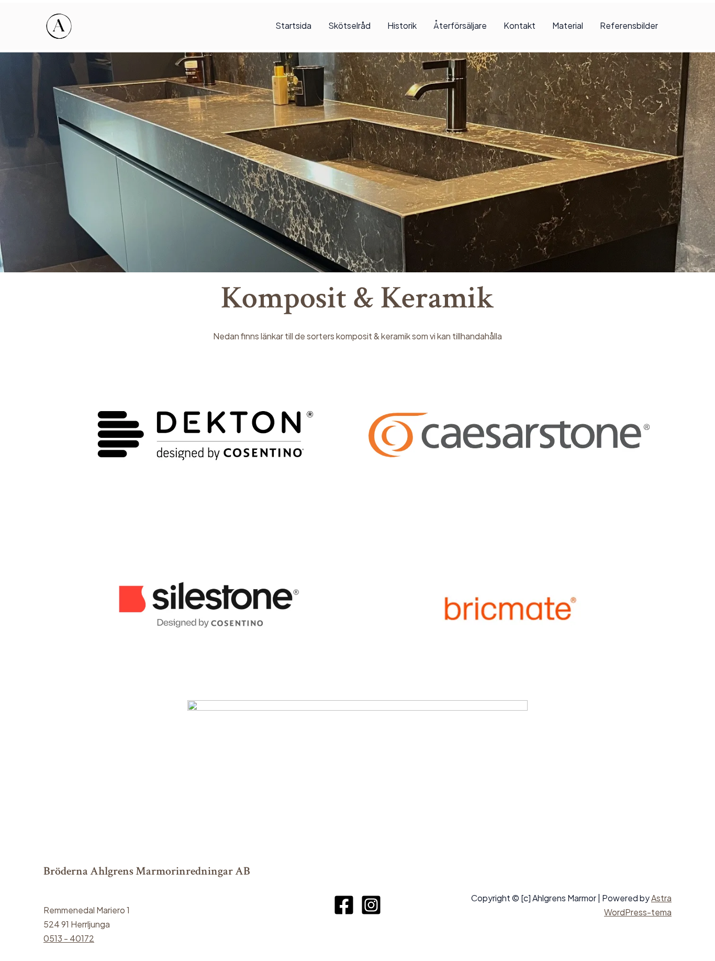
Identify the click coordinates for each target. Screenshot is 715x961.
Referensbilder (629, 25)
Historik (402, 25)
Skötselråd (349, 25)
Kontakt (519, 25)
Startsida (293, 25)
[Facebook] (343, 904)
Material (567, 25)
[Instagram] (371, 904)
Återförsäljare (460, 25)
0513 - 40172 (68, 938)
